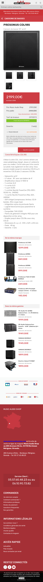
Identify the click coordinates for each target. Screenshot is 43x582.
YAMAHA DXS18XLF (24, 349)
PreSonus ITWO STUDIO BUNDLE (26, 278)
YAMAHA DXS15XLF (24, 338)
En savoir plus (21, 580)
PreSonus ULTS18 (24, 242)
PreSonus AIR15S (24, 254)
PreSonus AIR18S (24, 265)
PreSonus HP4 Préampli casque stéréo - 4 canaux (27, 289)
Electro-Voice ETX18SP (26, 361)
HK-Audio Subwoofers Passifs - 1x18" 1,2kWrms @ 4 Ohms (28, 326)
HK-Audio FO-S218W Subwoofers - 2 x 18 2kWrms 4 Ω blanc (28, 313)
